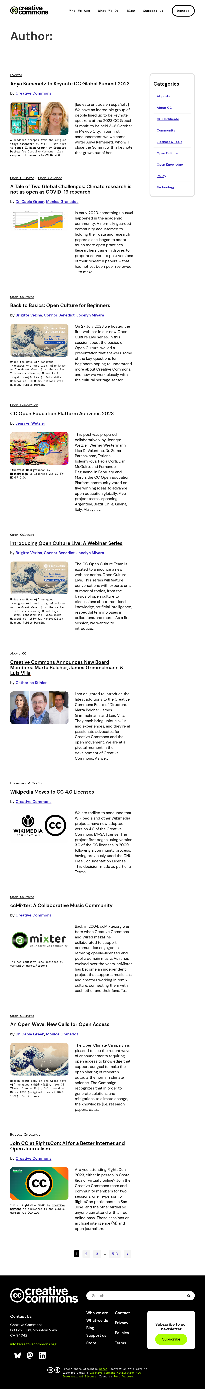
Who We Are (79, 11)
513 (115, 1254)
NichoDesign (19, 474)
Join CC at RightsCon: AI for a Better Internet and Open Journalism (67, 1146)
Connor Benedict (59, 315)
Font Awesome (123, 1376)
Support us (96, 1335)
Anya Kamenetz (22, 144)
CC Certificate (168, 119)
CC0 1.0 (33, 1212)
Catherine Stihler (31, 682)
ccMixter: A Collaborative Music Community (61, 905)
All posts (163, 96)
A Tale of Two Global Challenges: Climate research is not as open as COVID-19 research (71, 189)
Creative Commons (29, 10)
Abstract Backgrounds (28, 470)
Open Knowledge (170, 164)
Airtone (41, 965)
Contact (122, 1312)
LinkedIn (42, 1355)
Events (16, 75)
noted (103, 1369)
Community (166, 130)
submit (188, 1295)
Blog (131, 11)
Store (91, 1343)
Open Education (24, 405)
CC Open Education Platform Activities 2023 (62, 413)
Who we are (97, 1312)
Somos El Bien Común (30, 147)
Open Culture (167, 153)
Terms (120, 1343)
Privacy (121, 1322)
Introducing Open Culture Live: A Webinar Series (66, 543)
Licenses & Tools (169, 142)
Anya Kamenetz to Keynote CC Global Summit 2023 (70, 84)
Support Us (153, 11)
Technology (166, 187)
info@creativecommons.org (33, 1344)
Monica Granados (62, 201)
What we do (97, 1320)
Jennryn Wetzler (30, 423)
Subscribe (171, 1339)
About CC (164, 108)
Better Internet (25, 1134)
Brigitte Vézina (29, 315)
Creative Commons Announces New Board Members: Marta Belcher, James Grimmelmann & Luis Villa (67, 667)
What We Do (108, 11)
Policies (122, 1332)
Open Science (50, 178)
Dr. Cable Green (30, 201)
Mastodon (30, 1355)
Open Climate (22, 178)
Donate (183, 11)
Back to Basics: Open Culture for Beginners (60, 305)
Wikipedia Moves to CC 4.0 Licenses (52, 792)
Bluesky (17, 1355)
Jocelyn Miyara (90, 315)
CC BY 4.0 (52, 155)
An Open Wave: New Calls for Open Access (60, 1024)
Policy (161, 176)
